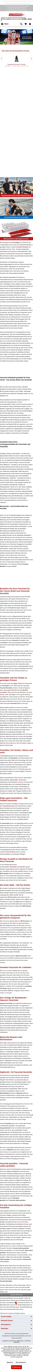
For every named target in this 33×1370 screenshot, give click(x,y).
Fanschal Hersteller (22, 1222)
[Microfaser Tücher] (16, 59)
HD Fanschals (12, 897)
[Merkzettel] (25, 24)
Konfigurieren (16, 1367)
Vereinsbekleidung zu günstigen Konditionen (16, 208)
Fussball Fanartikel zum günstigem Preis (16, 37)
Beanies (20, 782)
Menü (6, 24)
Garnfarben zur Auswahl (17, 867)
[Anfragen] (30, 24)
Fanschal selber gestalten (22, 1189)
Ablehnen (10, 1362)
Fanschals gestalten (6, 1189)
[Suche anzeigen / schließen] (21, 24)
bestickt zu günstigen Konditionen (16, 187)
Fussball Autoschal (9, 806)
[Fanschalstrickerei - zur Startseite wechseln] (16, 15)
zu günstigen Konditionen (16, 230)
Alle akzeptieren (21, 1362)
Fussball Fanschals (22, 247)
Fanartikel (15, 1250)
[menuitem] (4, 24)
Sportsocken (14, 780)
